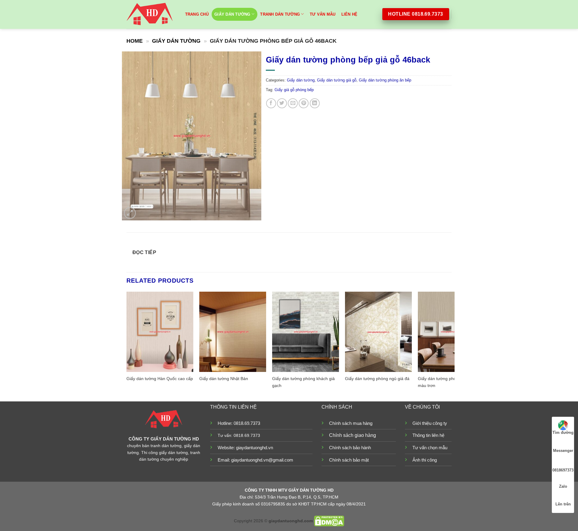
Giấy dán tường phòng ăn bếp (385, 80)
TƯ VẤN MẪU (323, 14)
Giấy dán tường (232, 14)
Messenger (563, 450)
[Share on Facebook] (271, 103)
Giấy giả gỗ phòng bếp (294, 89)
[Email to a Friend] (293, 103)
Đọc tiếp (144, 252)
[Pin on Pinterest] (304, 103)
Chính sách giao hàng (352, 435)
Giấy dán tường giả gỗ (336, 80)
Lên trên (563, 504)
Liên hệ (349, 14)
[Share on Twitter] (282, 103)
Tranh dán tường (280, 14)
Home (134, 41)
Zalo (563, 486)
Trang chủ (197, 14)
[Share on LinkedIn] (315, 103)
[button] (130, 213)
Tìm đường (562, 432)
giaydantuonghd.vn (254, 447)
